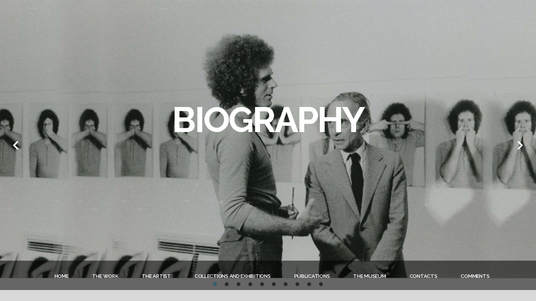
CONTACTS (424, 276)
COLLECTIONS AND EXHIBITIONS (233, 276)
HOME (62, 276)
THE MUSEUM (369, 276)
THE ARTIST (156, 276)
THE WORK (105, 276)
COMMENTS (475, 276)
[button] (16, 145)
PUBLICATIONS (312, 276)
